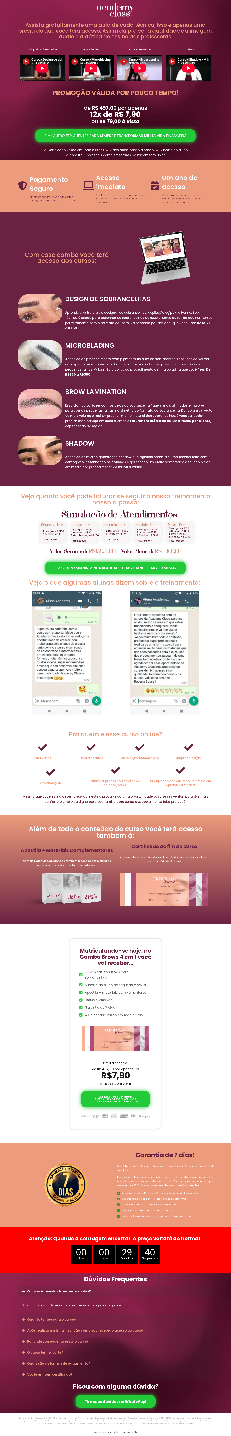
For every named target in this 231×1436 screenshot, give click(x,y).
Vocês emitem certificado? (50, 1374)
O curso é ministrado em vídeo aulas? (59, 1291)
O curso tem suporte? (45, 1352)
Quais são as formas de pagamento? (58, 1363)
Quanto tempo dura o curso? (51, 1319)
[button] (115, 1291)
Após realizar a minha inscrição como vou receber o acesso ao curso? (85, 1330)
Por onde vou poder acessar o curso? (58, 1341)
